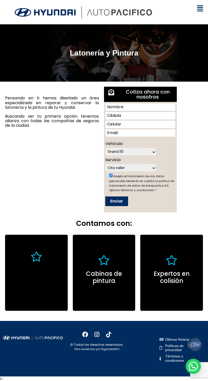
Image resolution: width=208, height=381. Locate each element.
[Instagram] (97, 334)
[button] (200, 9)
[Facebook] (85, 334)
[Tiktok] (108, 334)
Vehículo (114, 143)
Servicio (113, 160)
